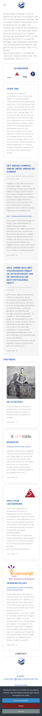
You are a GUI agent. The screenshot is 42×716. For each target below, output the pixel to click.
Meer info (21, 711)
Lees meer (11, 255)
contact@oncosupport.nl (21, 679)
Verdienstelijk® (17, 583)
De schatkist (15, 402)
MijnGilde (13, 442)
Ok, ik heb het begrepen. (21, 700)
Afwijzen (21, 706)
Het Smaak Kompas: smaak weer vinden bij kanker (21, 168)
